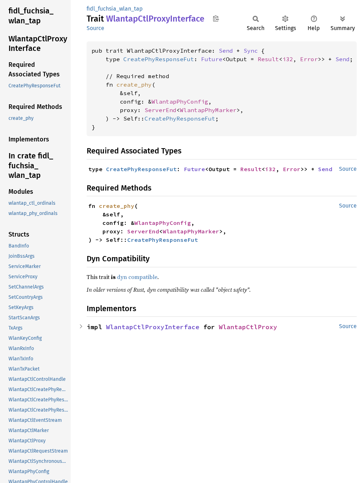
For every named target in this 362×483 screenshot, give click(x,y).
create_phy (134, 84)
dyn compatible (137, 277)
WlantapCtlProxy (248, 327)
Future (211, 59)
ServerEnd (160, 110)
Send (226, 50)
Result (268, 59)
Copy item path (216, 18)
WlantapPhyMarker (208, 110)
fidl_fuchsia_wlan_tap (115, 8)
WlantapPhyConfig (180, 101)
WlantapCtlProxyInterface (152, 327)
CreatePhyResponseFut (158, 59)
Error (309, 59)
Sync (251, 50)
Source (95, 28)
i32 (287, 59)
